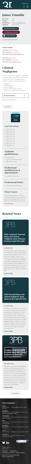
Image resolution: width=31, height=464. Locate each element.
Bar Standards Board (15, 455)
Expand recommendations (9, 100)
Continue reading (8, 273)
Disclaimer (4, 450)
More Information (9, 203)
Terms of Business (20, 452)
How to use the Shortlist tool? (9, 39)
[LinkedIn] (7, 442)
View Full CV (7, 107)
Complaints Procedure (8, 452)
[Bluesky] (3, 443)
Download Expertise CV (10, 28)
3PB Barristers (7, 5)
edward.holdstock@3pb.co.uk (16, 54)
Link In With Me (10, 35)
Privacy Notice (13, 450)
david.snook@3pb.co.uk (15, 62)
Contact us (25, 3)
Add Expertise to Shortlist (11, 32)
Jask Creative (10, 456)
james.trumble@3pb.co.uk (18, 23)
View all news (15, 393)
